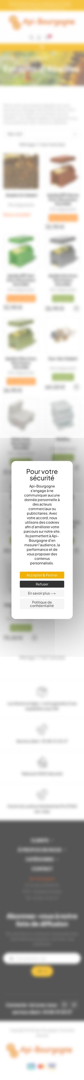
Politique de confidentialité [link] (42, 604)
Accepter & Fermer (42, 575)
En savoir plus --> (42, 593)
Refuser (42, 584)
